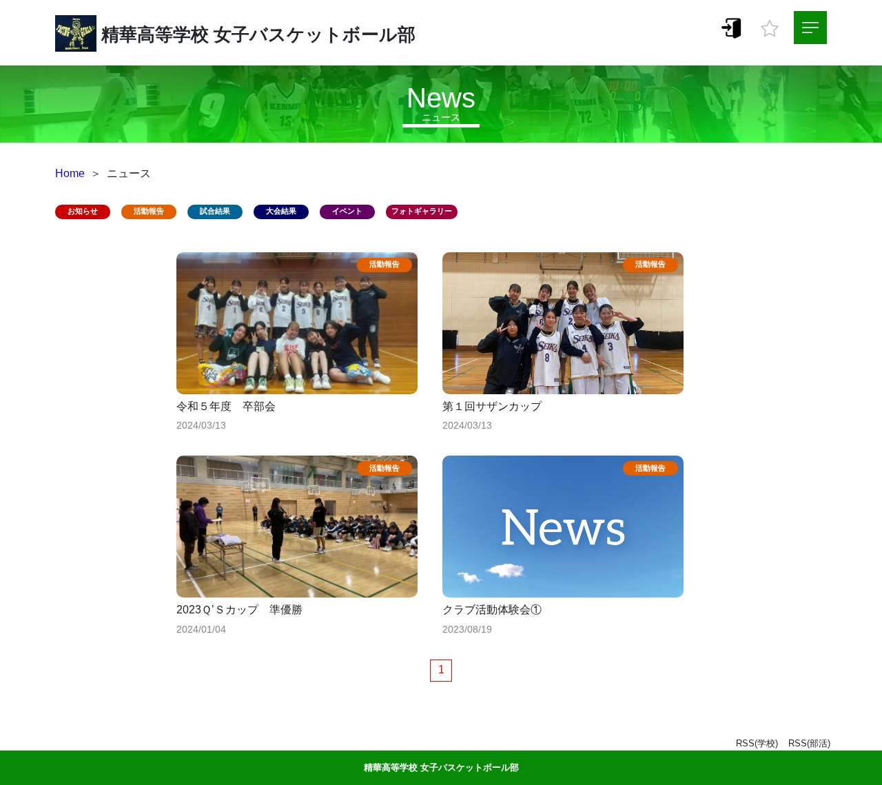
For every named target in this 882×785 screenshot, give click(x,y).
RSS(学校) (757, 743)
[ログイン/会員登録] (732, 27)
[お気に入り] (769, 25)
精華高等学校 (155, 34)
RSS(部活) (809, 743)
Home (70, 173)
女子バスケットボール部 (315, 34)
